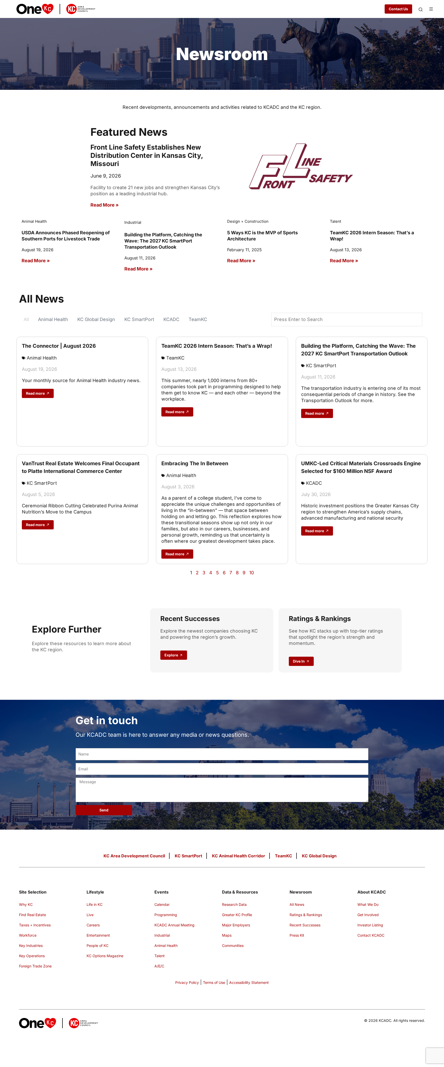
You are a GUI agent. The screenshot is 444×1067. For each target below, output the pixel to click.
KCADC (171, 319)
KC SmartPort (139, 319)
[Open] (420, 9)
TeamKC (198, 319)
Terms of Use (214, 982)
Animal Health (53, 319)
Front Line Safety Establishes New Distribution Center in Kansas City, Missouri (146, 155)
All (26, 319)
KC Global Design (96, 319)
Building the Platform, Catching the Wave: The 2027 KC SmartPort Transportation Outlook (163, 241)
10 (251, 572)
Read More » (104, 205)
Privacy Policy (187, 982)
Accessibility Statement (249, 982)
